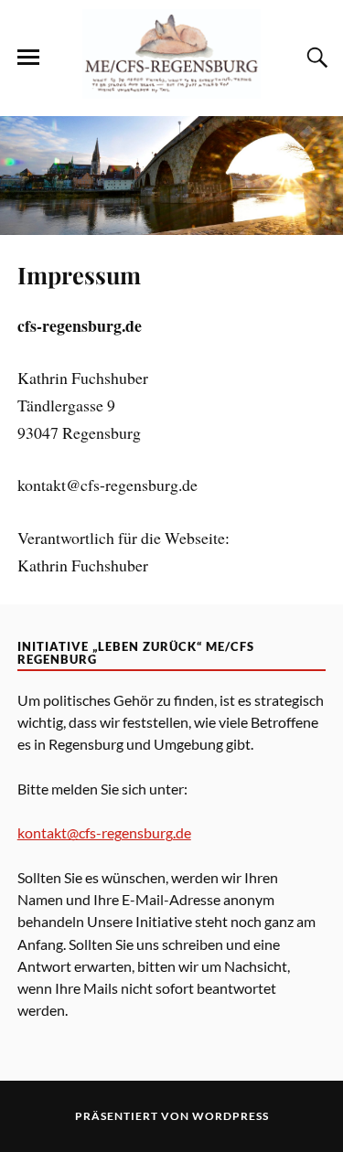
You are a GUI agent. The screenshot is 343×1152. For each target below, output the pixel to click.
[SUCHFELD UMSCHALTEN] (315, 57)
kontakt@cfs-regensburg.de (104, 832)
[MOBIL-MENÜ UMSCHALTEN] (28, 57)
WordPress (230, 1116)
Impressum (79, 274)
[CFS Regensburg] (172, 88)
